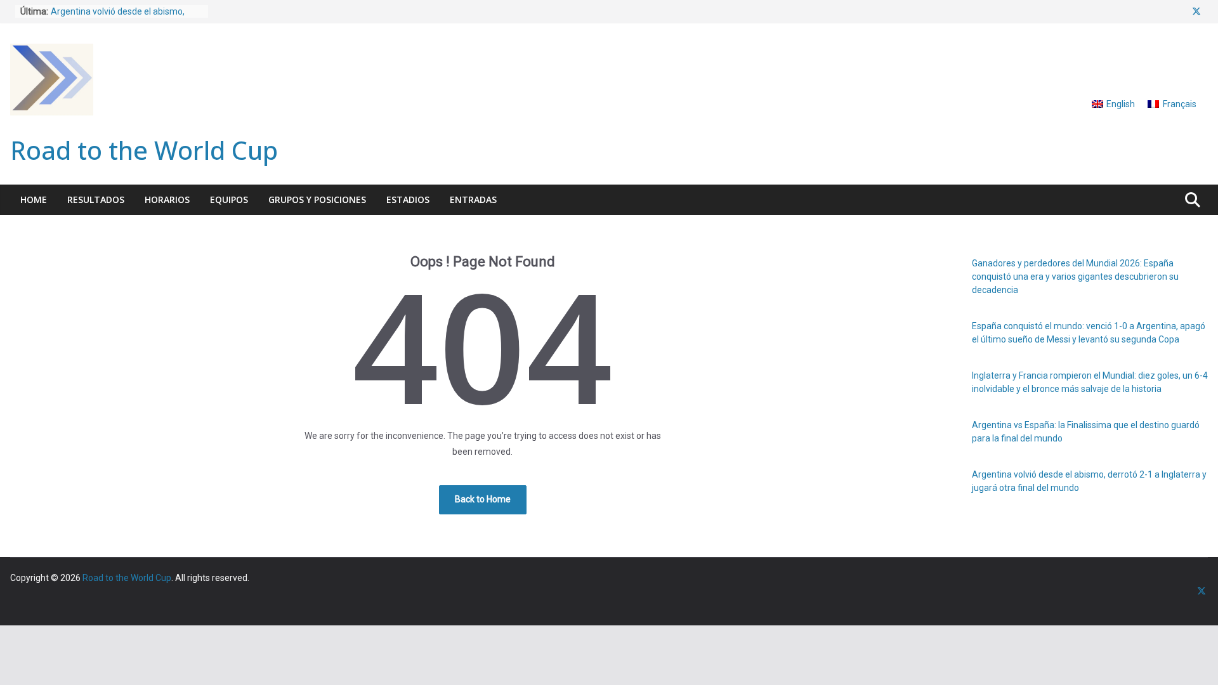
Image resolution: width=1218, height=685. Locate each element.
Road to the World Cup (144, 150)
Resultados (95, 199)
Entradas (473, 199)
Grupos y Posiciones (317, 199)
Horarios (167, 199)
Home (33, 199)
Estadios (407, 199)
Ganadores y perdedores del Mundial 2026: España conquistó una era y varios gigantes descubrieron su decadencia (1075, 276)
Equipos (229, 199)
